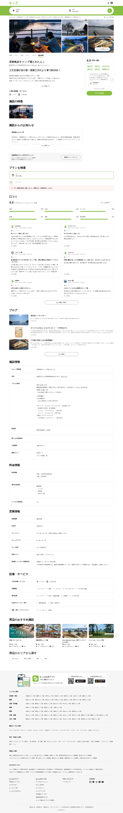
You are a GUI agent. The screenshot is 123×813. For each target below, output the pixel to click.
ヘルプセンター (67, 781)
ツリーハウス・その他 (85, 730)
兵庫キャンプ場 (39, 711)
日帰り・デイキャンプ (15, 741)
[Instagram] (90, 782)
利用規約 (45, 807)
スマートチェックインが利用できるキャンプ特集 (22, 758)
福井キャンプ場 (76, 703)
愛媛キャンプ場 (94, 715)
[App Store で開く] (80, 681)
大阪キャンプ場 (30, 711)
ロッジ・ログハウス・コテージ (17, 730)
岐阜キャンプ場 (30, 707)
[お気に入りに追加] (32, 626)
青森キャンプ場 (40, 696)
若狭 (45, 658)
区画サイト (48, 730)
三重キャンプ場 (57, 707)
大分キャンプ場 (67, 719)
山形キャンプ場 (77, 696)
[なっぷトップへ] (13, 3)
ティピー (73, 730)
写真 (22, 55)
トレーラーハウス (64, 730)
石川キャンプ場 (67, 703)
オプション (18, 182)
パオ (77, 730)
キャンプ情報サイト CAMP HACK (18, 769)
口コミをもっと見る (99, 88)
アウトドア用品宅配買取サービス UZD (40, 772)
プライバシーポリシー (55, 807)
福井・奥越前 (27, 658)
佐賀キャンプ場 (39, 719)
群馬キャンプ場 (86, 699)
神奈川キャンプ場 (39, 699)
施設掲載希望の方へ (41, 797)
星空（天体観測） (95, 741)
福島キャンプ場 (86, 696)
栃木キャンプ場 (77, 699)
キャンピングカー (71, 741)
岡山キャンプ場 (30, 715)
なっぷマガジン (40, 788)
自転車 (111, 741)
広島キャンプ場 (39, 715)
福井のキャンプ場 (46, 17)
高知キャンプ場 (104, 715)
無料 (45, 741)
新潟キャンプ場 (48, 703)
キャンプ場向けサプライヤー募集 (44, 800)
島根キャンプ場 (57, 715)
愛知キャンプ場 (48, 707)
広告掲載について (40, 794)
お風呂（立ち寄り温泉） (83, 741)
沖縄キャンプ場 (95, 719)
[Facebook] (100, 782)
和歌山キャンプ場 (76, 711)
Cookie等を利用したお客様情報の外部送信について (72, 807)
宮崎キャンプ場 (76, 719)
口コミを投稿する (105, 202)
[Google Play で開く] (100, 681)
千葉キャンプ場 (59, 699)
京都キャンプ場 (48, 711)
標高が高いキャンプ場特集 (71, 758)
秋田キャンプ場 (68, 696)
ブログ (34, 55)
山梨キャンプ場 (30, 703)
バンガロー (29, 730)
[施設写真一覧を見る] (35, 36)
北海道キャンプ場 (30, 696)
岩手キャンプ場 (49, 696)
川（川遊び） (25, 741)
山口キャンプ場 (67, 715)
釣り (60, 741)
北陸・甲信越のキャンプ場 (32, 17)
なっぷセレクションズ (41, 781)
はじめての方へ (13, 785)
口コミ (28, 55)
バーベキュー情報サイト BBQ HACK (92, 769)
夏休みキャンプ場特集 (57, 758)
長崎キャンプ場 (48, 719)
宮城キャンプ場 (59, 696)
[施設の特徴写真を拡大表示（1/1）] (21, 111)
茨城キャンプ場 (68, 699)
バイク (64, 741)
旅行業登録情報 (88, 807)
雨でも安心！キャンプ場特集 (43, 758)
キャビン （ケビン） (38, 730)
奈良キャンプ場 (67, 711)
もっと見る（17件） (61, 302)
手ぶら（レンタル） (52, 741)
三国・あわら (15, 658)
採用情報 (38, 807)
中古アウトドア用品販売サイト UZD (18, 772)
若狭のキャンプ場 (58, 17)
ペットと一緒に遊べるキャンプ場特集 (38, 755)
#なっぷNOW (39, 785)
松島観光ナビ (56, 772)
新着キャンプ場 (54, 755)
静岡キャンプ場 (39, 707)
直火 (10, 744)
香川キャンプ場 (76, 715)
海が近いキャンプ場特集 (85, 755)
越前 (38, 658)
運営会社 (31, 807)
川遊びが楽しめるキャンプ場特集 (88, 758)
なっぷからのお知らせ (15, 791)
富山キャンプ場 (57, 703)
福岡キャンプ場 (30, 719)
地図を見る (34, 65)
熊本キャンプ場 (57, 719)
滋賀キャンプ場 (57, 711)
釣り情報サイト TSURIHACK (54, 769)
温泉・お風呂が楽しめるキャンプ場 (18, 755)
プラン (16, 55)
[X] (96, 782)
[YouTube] (103, 782)
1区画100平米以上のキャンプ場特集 (68, 755)
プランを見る (99, 93)
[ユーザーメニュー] (110, 3)
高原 (41, 741)
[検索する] (109, 10)
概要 (10, 55)
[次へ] (112, 79)
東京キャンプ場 (30, 699)
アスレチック (104, 741)
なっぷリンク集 (13, 788)
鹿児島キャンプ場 (85, 719)
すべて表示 (14, 245)
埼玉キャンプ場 (49, 699)
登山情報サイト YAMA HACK (36, 769)
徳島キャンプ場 (85, 715)
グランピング (96, 730)
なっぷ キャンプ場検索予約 (16, 17)
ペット (14, 744)
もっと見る (44, 86)
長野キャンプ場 (39, 703)
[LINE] (93, 782)
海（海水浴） (33, 741)
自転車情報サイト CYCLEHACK (72, 769)
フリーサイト (55, 730)
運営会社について (13, 781)
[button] (35, 234)
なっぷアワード (40, 791)
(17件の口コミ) (46, 65)
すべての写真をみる (102, 49)
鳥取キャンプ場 (48, 715)
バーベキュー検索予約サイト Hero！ (71, 772)
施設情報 (41, 55)
